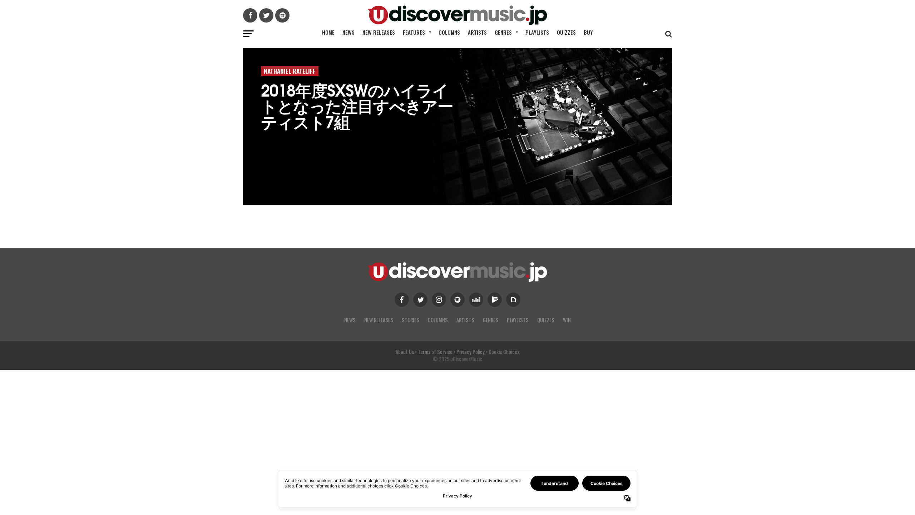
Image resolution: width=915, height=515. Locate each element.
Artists (477, 32)
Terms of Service (435, 351)
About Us (405, 351)
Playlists (537, 32)
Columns (449, 32)
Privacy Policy (470, 351)
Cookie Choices (504, 351)
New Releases (378, 32)
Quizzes (566, 32)
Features (414, 32)
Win (567, 320)
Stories (410, 320)
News (348, 32)
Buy (588, 32)
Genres (503, 32)
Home (328, 32)
